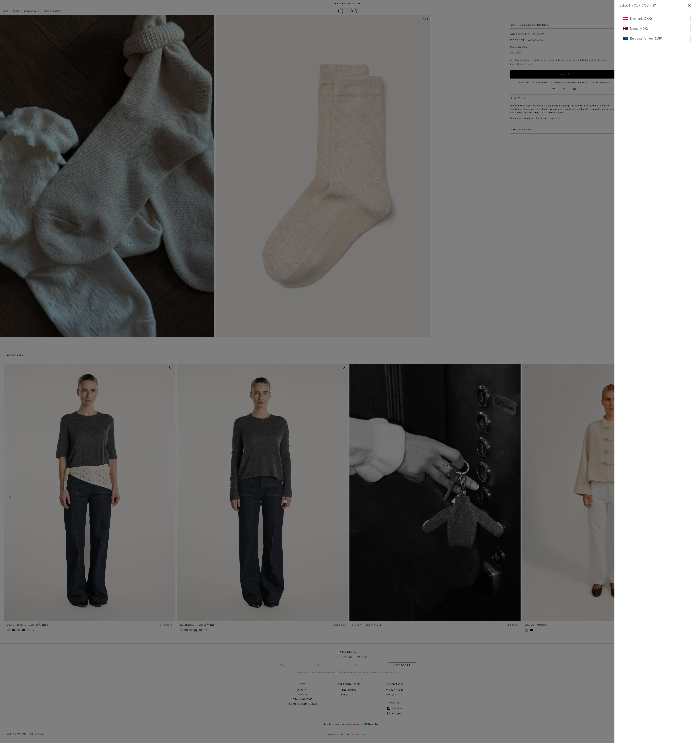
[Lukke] (689, 5)
